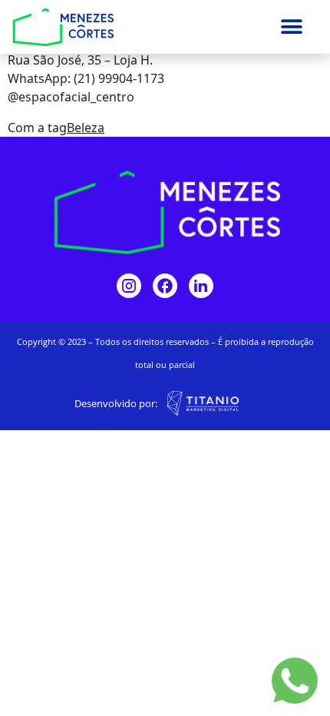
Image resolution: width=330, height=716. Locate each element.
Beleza (85, 127)
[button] (292, 27)
